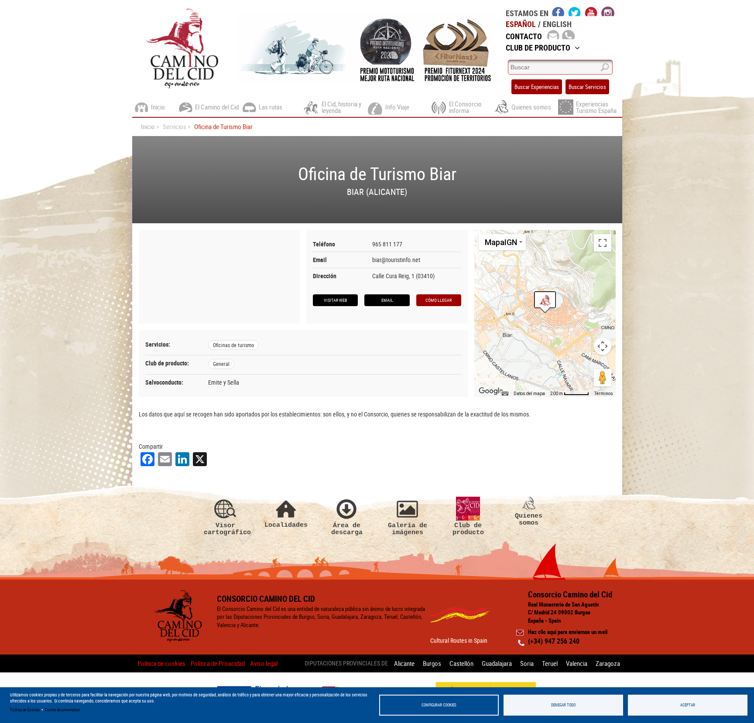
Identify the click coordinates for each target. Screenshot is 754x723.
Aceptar (687, 705)
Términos (603, 393)
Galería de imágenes (407, 529)
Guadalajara (497, 663)
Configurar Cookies (439, 705)
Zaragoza (608, 663)
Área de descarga (347, 529)
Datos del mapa (529, 393)
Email (387, 300)
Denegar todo (563, 705)
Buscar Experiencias (536, 87)
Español (521, 24)
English (557, 24)
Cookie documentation (62, 709)
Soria (527, 663)
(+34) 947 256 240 (553, 641)
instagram (607, 11)
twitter (574, 11)
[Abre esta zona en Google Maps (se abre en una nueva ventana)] (490, 391)
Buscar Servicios (587, 87)
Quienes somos (528, 519)
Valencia (576, 663)
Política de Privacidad (218, 663)
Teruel (550, 663)
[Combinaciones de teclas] (505, 394)
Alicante (404, 663)
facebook (558, 11)
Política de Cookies (25, 709)
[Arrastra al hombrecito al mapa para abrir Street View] (602, 377)
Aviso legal (264, 663)
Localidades (286, 525)
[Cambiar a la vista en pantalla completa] (602, 243)
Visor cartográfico (225, 529)
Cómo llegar (438, 300)
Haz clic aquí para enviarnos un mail (567, 632)
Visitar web (335, 300)
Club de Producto (538, 47)
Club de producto (468, 529)
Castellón (461, 663)
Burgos (432, 663)
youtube (591, 11)
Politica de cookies (161, 663)
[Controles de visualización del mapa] (602, 346)
